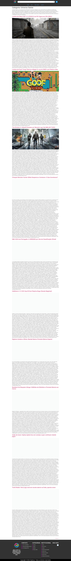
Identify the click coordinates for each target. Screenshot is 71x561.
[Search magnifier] (54, 1)
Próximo (57, 538)
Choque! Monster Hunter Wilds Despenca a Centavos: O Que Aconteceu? (35, 177)
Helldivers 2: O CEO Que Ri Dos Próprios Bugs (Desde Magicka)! (32, 291)
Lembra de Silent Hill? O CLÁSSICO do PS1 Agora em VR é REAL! (32, 16)
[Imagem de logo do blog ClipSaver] (15, 1)
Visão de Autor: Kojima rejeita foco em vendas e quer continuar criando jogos (34, 435)
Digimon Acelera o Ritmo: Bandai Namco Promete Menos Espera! (32, 339)
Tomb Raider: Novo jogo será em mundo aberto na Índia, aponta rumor (34, 487)
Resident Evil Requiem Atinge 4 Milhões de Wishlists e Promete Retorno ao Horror (35, 388)
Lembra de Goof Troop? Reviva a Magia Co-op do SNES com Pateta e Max (35, 69)
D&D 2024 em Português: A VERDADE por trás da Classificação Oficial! (34, 239)
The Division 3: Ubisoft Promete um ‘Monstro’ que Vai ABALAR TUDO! (33, 127)
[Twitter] (57, 2)
